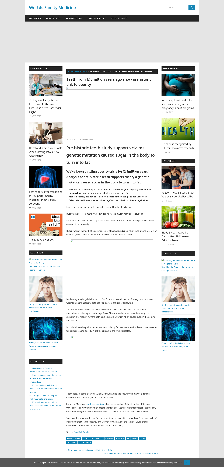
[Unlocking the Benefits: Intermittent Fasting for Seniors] (45, 263)
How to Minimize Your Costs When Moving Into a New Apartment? (45, 152)
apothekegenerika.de (96, 404)
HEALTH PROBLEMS (171, 68)
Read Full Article (81, 432)
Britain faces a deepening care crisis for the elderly (90, 450)
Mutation (120, 439)
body (69, 439)
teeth (81, 442)
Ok (187, 462)
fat (92, 439)
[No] (220, 462)
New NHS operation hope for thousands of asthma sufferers (130, 453)
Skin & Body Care (74, 18)
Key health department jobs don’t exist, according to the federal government (45, 405)
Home (70, 71)
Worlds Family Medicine (52, 7)
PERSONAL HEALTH (38, 68)
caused (77, 439)
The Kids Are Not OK (41, 239)
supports (71, 442)
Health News (34, 18)
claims (86, 439)
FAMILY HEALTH (169, 161)
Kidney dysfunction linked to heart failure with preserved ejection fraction (44, 346)
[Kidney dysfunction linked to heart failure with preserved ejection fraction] (45, 339)
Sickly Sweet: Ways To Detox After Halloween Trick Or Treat (175, 236)
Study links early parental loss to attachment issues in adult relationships (43, 307)
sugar (142, 439)
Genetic (99, 439)
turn (88, 442)
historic (109, 439)
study (134, 439)
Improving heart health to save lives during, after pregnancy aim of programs (178, 104)
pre (128, 439)
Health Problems (96, 18)
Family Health (53, 18)
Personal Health (119, 18)
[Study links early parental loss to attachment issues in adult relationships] (45, 301)
